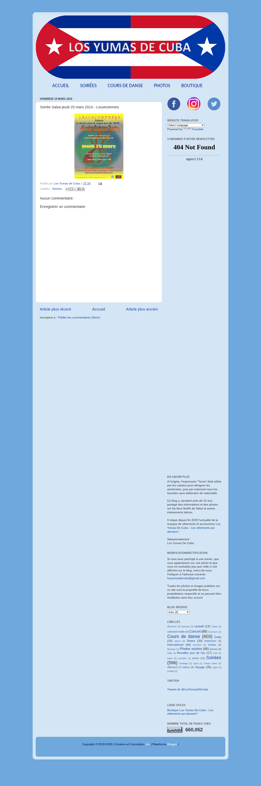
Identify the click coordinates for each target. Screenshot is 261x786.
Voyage (200, 667)
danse (178, 641)
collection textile (176, 631)
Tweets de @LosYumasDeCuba (187, 689)
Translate (197, 129)
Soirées (88, 85)
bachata (186, 626)
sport (195, 663)
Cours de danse (125, 85)
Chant (214, 626)
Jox (147, 744)
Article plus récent (55, 309)
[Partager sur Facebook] (79, 189)
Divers (191, 640)
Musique (171, 649)
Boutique (192, 85)
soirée (195, 658)
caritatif (199, 626)
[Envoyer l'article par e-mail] (99, 183)
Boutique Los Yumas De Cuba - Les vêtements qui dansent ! (190, 712)
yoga (214, 667)
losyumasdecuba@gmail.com (186, 578)
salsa (170, 658)
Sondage (183, 663)
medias (212, 644)
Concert (195, 631)
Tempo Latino (210, 663)
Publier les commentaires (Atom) (79, 317)
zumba (170, 671)
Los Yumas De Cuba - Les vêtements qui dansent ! (193, 527)
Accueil (60, 85)
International (175, 644)
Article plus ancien (142, 309)
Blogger (172, 744)
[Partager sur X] (75, 189)
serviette (182, 658)
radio (169, 653)
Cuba (217, 637)
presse (213, 649)
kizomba (197, 645)
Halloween (210, 641)
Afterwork (172, 626)
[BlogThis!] (71, 189)
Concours (213, 632)
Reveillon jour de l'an (191, 652)
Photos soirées (191, 649)
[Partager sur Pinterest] (83, 189)
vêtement (172, 667)
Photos (162, 85)
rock (215, 653)
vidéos (186, 667)
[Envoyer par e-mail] (67, 189)
